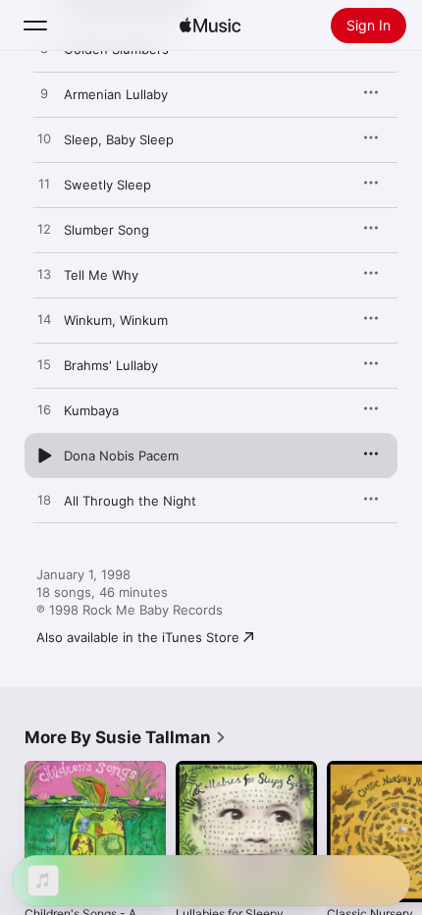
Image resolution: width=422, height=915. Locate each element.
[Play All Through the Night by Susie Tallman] (44, 501)
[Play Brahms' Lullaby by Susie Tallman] (44, 365)
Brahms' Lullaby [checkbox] (111, 365)
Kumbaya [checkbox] (91, 410)
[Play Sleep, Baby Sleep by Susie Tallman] (44, 139)
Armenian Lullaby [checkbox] (116, 94)
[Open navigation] (35, 25)
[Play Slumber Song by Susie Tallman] (44, 230)
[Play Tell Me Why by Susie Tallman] (44, 275)
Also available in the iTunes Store (137, 637)
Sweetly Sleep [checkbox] (107, 184)
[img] (210, 25)
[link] (126, 737)
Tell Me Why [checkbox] (101, 275)
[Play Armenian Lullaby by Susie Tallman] (44, 94)
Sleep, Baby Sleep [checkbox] (119, 139)
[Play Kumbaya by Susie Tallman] (44, 410)
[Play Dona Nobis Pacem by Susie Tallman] (44, 455)
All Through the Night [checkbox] (130, 501)
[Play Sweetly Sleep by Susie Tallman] (44, 184)
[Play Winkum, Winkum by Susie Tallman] (44, 320)
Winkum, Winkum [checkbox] (116, 320)
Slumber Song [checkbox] (106, 230)
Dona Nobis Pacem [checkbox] (121, 455)
